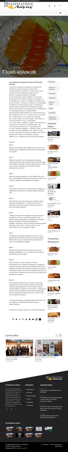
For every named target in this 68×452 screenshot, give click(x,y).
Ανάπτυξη (29, 392)
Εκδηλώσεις (52, 98)
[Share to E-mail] (33, 319)
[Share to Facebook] (13, 319)
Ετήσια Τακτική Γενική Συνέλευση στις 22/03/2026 (50, 391)
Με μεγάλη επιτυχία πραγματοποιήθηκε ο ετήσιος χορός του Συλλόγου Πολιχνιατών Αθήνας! (51, 399)
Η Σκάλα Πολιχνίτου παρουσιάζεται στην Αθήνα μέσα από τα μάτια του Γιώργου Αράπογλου (51, 408)
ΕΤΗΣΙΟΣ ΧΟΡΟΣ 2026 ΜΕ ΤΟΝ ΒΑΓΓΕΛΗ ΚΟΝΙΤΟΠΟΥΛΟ (22, 1)
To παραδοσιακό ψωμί (54, 231)
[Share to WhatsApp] (19, 319)
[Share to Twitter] (16, 319)
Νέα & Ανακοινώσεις (56, 444)
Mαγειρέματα (30, 389)
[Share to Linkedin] (26, 319)
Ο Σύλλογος (52, 93)
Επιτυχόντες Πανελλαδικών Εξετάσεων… (52, 191)
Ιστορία (51, 108)
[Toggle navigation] (60, 13)
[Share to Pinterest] (23, 319)
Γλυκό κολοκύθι (52, 178)
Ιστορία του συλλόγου (52, 88)
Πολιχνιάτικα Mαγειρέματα (52, 118)
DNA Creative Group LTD (20, 448)
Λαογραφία (52, 112)
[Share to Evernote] (29, 319)
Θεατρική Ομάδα (51, 103)
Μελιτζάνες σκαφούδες (54, 293)
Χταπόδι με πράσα (53, 151)
